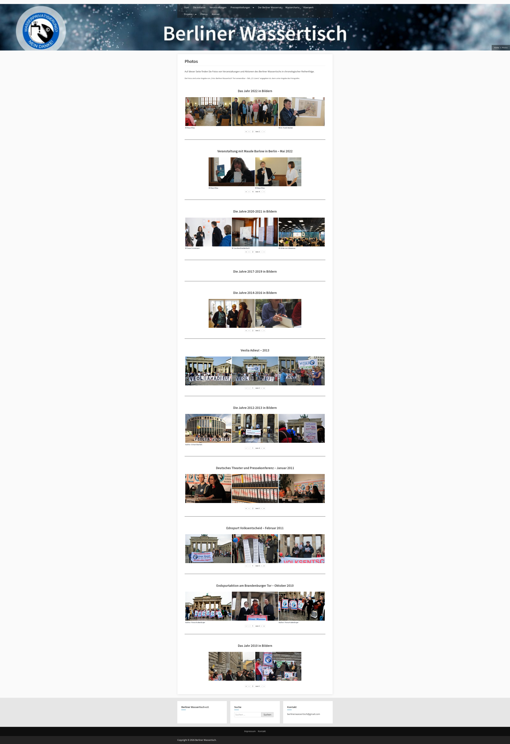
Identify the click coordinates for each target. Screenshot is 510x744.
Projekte (188, 14)
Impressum (250, 731)
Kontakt (216, 14)
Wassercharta (292, 7)
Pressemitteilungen (240, 7)
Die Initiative (199, 7)
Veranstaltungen (218, 7)
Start (186, 7)
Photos (204, 14)
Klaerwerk (308, 7)
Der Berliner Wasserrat (269, 7)
